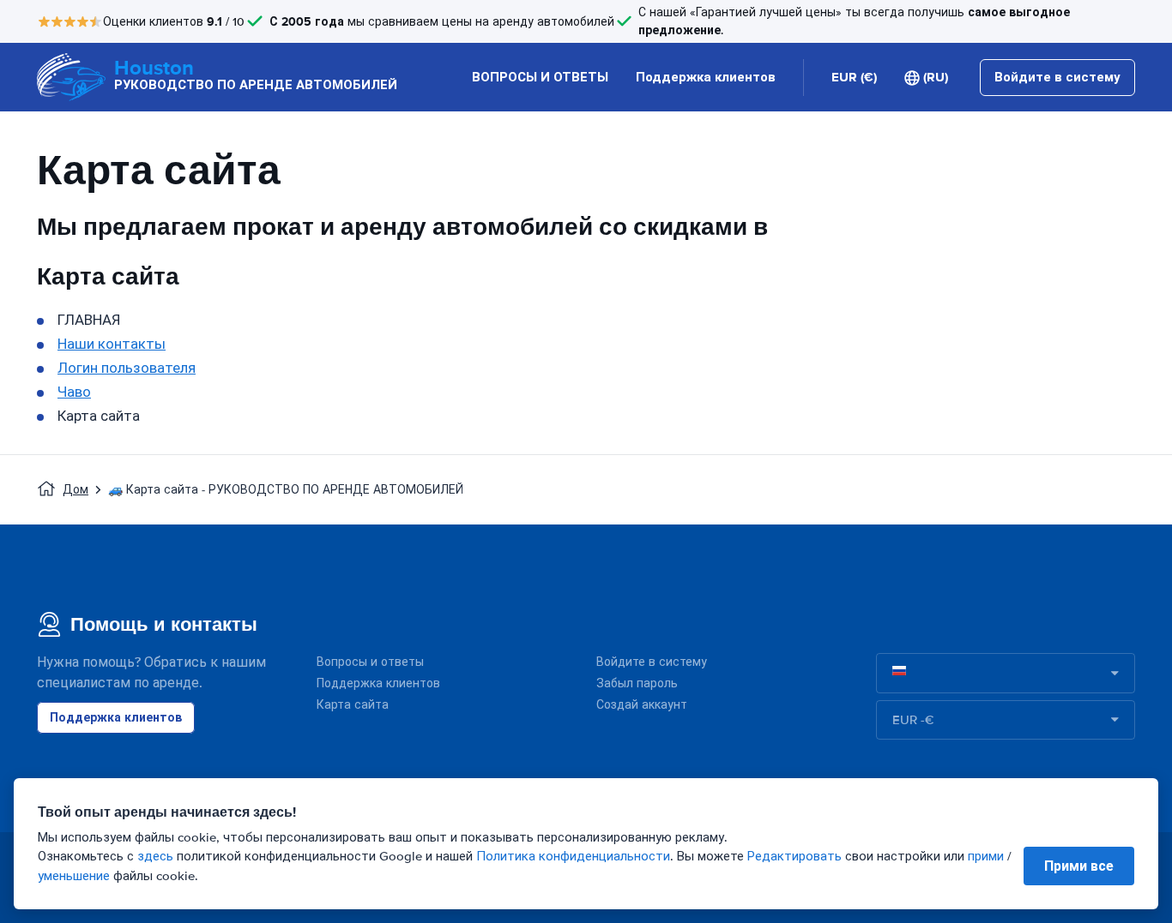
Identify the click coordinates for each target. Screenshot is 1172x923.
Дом (75, 489)
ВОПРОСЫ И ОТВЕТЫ (540, 77)
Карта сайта (353, 705)
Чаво (74, 392)
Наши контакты (111, 344)
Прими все (1079, 866)
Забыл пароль (637, 683)
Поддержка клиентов (706, 77)
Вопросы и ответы (370, 662)
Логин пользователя (126, 368)
